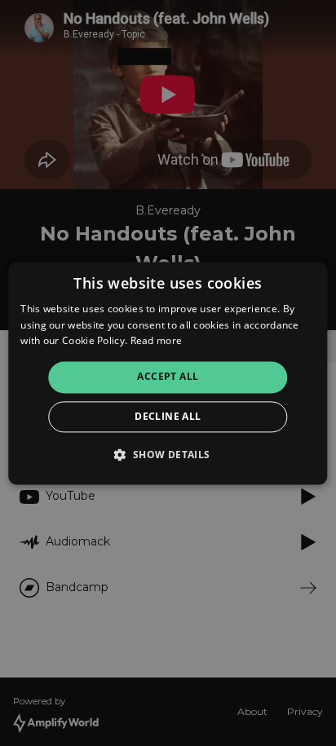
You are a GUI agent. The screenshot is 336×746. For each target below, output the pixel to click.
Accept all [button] (167, 377)
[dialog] (167, 373)
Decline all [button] (168, 416)
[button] (168, 454)
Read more (156, 341)
